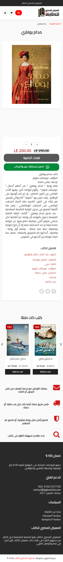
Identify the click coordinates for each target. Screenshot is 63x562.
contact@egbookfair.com (47, 489)
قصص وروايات (39, 259)
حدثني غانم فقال (18, 359)
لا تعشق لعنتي (45, 359)
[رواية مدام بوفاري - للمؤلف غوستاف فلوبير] (31, 74)
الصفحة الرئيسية (55, 23)
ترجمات (52, 277)
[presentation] (2, 344)
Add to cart (17, 371)
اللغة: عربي (50, 264)
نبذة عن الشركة (52, 511)
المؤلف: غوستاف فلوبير (44, 268)
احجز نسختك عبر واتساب (31, 167)
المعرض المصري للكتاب (24, 558)
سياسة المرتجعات (51, 515)
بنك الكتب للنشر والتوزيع (36, 254)
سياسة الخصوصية (51, 519)
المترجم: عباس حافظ (45, 273)
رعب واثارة (50, 281)
